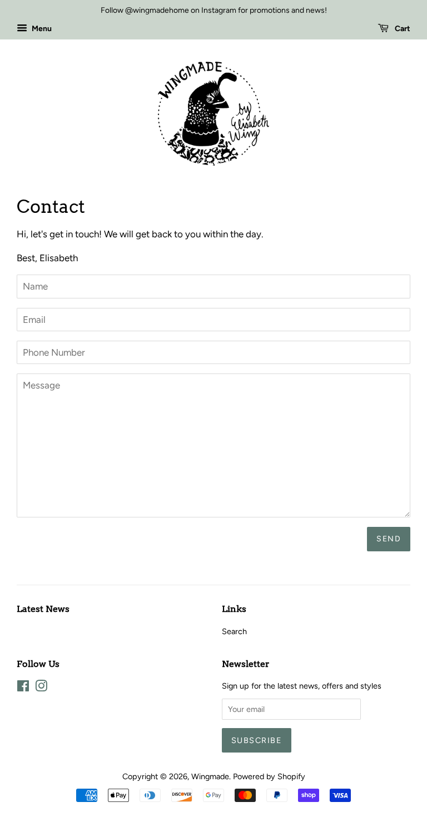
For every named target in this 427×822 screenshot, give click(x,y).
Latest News (43, 609)
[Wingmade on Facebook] (23, 688)
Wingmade (210, 776)
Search (234, 631)
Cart (401, 28)
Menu (41, 28)
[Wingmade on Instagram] (41, 688)
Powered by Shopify (269, 776)
